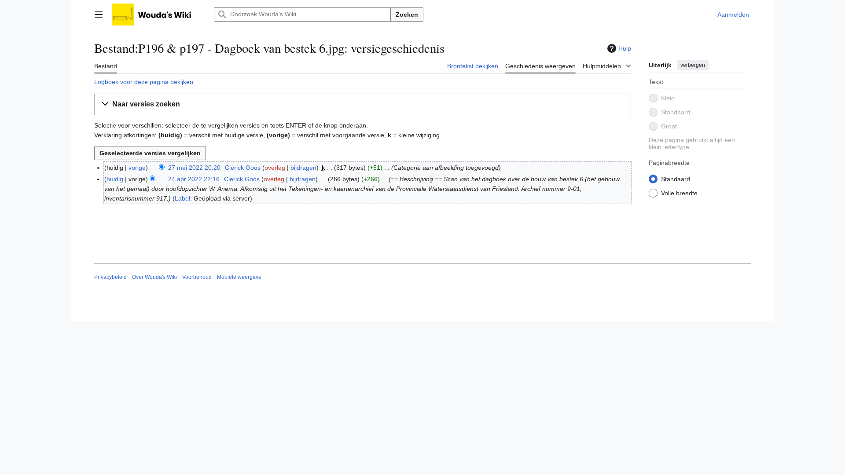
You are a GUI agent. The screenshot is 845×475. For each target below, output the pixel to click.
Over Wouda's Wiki (154, 277)
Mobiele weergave (239, 277)
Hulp (624, 48)
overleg (275, 167)
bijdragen (303, 167)
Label (182, 198)
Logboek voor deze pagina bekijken (143, 81)
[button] (99, 14)
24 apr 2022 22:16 (194, 179)
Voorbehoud (197, 277)
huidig (115, 179)
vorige (137, 167)
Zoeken (407, 14)
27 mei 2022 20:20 (194, 167)
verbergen (692, 65)
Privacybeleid (110, 277)
